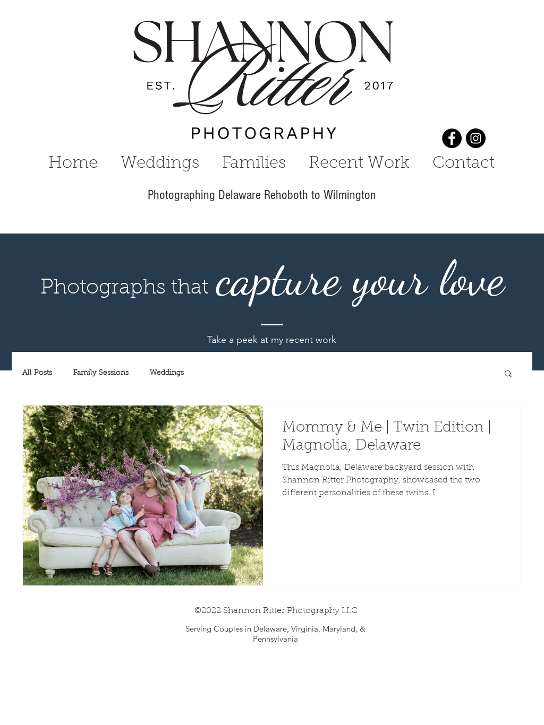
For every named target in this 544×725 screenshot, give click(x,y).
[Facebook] (452, 138)
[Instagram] (476, 138)
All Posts (37, 373)
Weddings (167, 373)
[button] (508, 374)
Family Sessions (101, 373)
